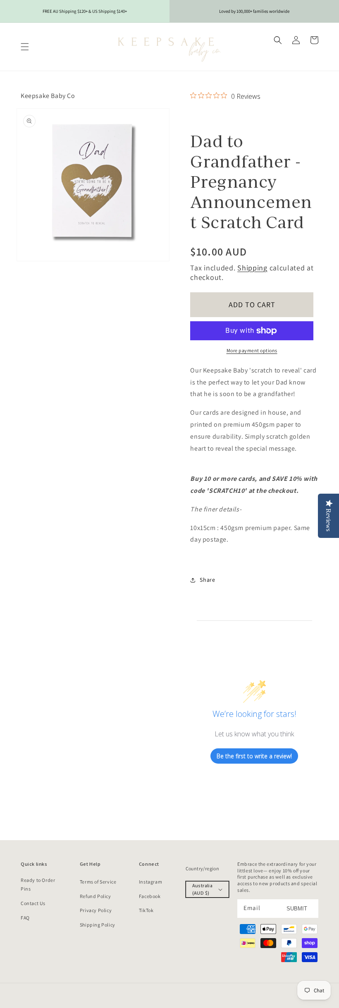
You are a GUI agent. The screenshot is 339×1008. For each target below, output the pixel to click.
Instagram (150, 882)
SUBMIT (296, 908)
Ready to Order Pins (38, 884)
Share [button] (207, 579)
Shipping (252, 267)
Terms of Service (98, 882)
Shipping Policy (97, 925)
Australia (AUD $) (202, 889)
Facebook (150, 896)
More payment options (252, 350)
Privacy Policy (96, 910)
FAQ (25, 918)
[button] (25, 47)
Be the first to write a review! (254, 756)
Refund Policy (95, 896)
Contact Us (33, 903)
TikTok (146, 910)
